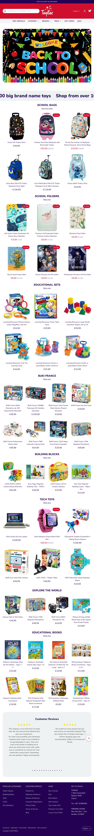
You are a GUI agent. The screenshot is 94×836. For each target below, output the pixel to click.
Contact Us (30, 791)
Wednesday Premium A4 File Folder (77, 274)
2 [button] (34, 770)
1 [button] (32, 770)
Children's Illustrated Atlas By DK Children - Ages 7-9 (13, 664)
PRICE (56, 21)
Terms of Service (32, 809)
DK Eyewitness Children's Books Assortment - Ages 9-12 (81, 664)
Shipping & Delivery (33, 794)
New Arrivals (53, 791)
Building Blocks (8, 794)
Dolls (5, 798)
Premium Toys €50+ (55, 809)
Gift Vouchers (53, 802)
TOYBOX (15, 831)
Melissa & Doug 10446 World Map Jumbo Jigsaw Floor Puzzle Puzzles (81, 619)
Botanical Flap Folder (77, 233)
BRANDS (45, 21)
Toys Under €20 (54, 805)
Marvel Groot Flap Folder (16, 274)
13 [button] (59, 770)
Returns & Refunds (33, 798)
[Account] (84, 11)
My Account (6, 828)
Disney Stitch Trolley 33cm (77, 183)
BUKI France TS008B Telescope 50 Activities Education (35, 408)
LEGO (5, 802)
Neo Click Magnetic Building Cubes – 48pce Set (81, 486)
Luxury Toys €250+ (55, 812)
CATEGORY (32, 21)
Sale (50, 794)
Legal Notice (14, 828)
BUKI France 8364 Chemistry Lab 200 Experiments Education (12, 408)
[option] (23, 735)
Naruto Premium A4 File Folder (46, 274)
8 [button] (48, 770)
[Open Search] (5, 11)
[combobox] (21, 11)
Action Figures (8, 791)
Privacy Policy (31, 805)
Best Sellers (52, 798)
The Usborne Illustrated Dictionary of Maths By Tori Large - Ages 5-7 (58, 664)
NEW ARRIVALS (19, 21)
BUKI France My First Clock (81, 405)
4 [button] (39, 770)
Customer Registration (34, 802)
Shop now (47, 199)
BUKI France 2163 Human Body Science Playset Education (58, 408)
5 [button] (41, 770)
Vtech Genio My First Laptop (16, 536)
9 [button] (50, 770)
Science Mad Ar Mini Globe (13, 617)
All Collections (8, 805)
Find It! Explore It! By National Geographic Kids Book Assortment (35, 701)
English (75, 11)
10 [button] (52, 770)
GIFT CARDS (69, 21)
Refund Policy (32, 828)
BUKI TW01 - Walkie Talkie (47, 578)
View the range (47, 108)
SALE (79, 21)
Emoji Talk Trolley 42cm (16, 142)
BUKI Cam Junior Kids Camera (17, 578)
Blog (27, 812)
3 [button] (37, 770)
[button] (89, 738)
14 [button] (61, 770)
